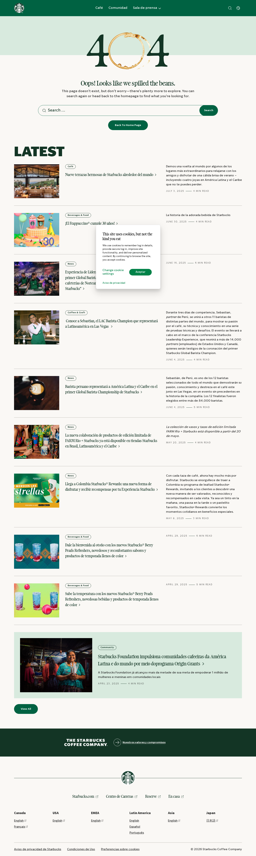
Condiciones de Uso (81, 849)
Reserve (151, 796)
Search (208, 110)
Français (19, 826)
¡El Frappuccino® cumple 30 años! (90, 223)
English (19, 820)
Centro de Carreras (119, 796)
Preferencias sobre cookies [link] (120, 849)
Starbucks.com (83, 796)
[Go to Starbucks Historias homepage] (19, 8)
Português (136, 832)
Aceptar (140, 272)
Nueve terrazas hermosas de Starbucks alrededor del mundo (109, 174)
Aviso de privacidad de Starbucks (37, 849)
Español (134, 826)
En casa (174, 796)
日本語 (210, 820)
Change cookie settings (113, 272)
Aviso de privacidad (114, 283)
